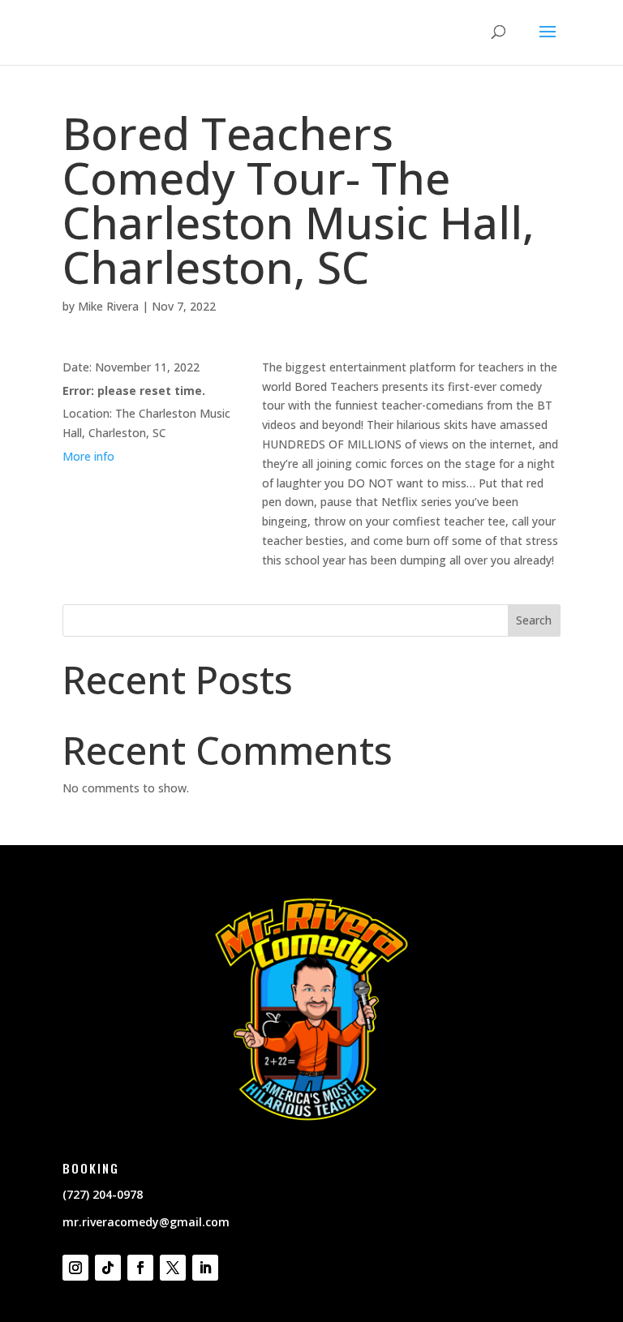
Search (534, 620)
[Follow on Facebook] (140, 1268)
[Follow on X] (173, 1268)
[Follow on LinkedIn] (205, 1268)
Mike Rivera (108, 306)
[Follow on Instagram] (75, 1268)
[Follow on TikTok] (108, 1268)
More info (88, 456)
